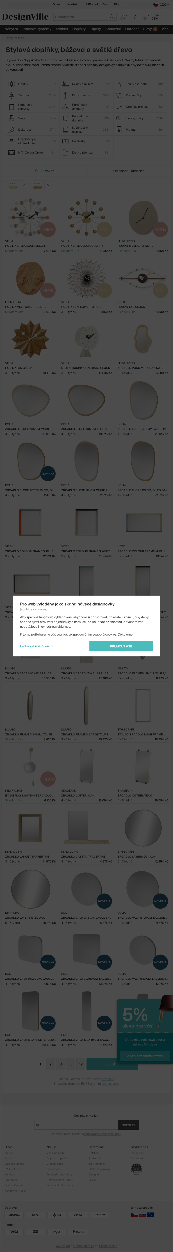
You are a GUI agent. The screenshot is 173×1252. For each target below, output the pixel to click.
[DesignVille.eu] (150, 1214)
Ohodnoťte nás (14, 1185)
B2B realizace (13, 1169)
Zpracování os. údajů (60, 1180)
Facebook (137, 1158)
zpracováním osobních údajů (102, 1134)
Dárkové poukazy (100, 1169)
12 (81, 1064)
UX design (63, 1246)
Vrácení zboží (55, 1164)
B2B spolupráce (96, 4)
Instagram (137, 1153)
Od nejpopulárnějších (128, 171)
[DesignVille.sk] (142, 1214)
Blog (117, 4)
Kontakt (73, 4)
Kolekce (94, 1153)
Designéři (94, 1174)
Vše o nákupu (55, 1153)
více (165, 28)
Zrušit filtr (24, 185)
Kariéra (9, 1174)
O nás (56, 4)
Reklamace (54, 1169)
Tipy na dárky (97, 1164)
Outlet (92, 1180)
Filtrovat (47, 171)
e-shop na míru (83, 1246)
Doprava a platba (57, 1158)
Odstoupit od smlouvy (60, 1185)
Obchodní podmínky (59, 1174)
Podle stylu (95, 1158)
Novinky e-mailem (86, 1115)
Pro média (11, 1180)
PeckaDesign (108, 1246)
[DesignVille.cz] (134, 1214)
